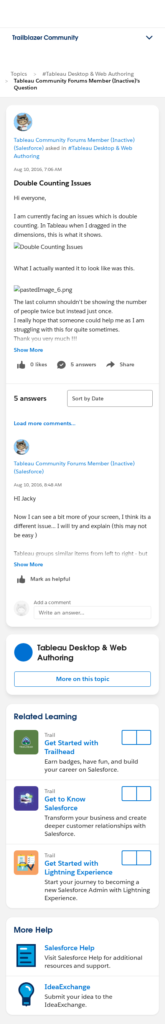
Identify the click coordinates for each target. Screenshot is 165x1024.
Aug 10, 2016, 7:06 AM (38, 169)
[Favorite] (129, 737)
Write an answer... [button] (61, 612)
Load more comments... (45, 423)
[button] (82, 679)
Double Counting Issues (52, 183)
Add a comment (52, 602)
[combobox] (110, 398)
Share (119, 366)
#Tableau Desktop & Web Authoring (88, 73)
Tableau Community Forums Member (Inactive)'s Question (77, 84)
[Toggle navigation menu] (149, 37)
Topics (19, 73)
